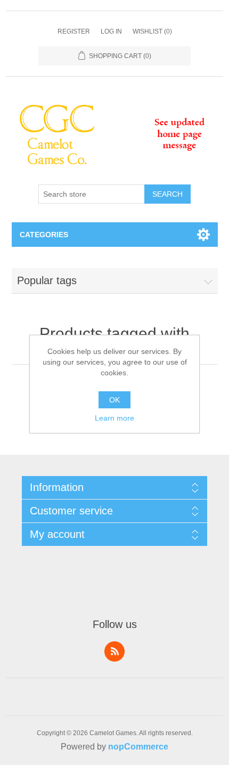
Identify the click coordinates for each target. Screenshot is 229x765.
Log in (111, 31)
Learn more (114, 418)
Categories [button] (44, 234)
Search (167, 194)
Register (74, 31)
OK (114, 400)
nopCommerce (138, 746)
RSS (114, 651)
